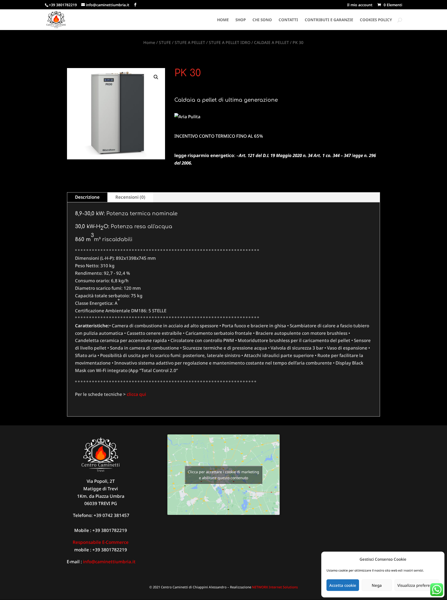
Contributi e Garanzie (329, 20)
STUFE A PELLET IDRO (229, 42)
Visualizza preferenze (416, 585)
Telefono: (82, 515)
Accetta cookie (342, 585)
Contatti (288, 20)
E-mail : (74, 562)
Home (223, 20)
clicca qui (137, 394)
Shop (240, 20)
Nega (377, 585)
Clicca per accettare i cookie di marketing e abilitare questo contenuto (223, 474)
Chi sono (262, 20)
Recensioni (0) (130, 197)
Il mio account (360, 5)
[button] (156, 77)
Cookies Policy (376, 20)
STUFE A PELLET (190, 42)
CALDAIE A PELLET (271, 42)
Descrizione (87, 197)
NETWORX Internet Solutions (275, 587)
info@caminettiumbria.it (109, 562)
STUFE (165, 42)
